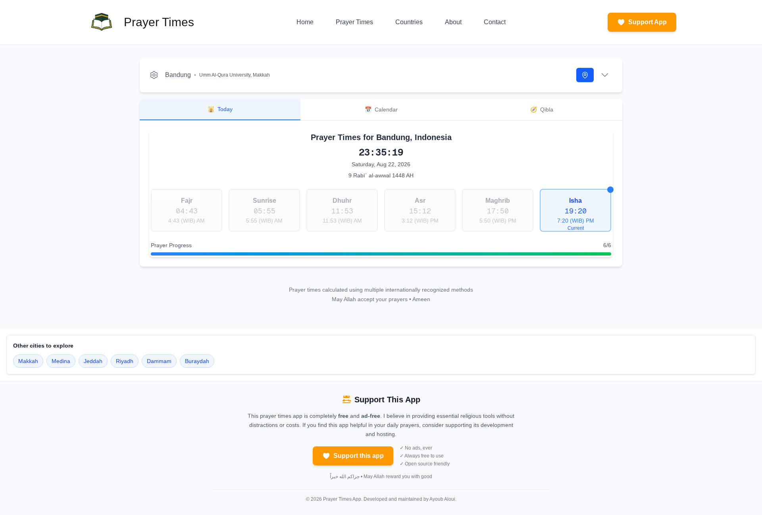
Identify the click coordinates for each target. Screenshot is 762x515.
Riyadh (124, 361)
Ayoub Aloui (442, 499)
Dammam (159, 361)
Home (305, 22)
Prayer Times (354, 22)
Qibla (541, 109)
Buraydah (197, 361)
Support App (647, 22)
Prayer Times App (342, 499)
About (453, 22)
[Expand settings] (605, 75)
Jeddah (93, 361)
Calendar (381, 109)
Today (220, 109)
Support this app (358, 455)
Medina (61, 361)
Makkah (28, 361)
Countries (409, 22)
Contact (495, 22)
